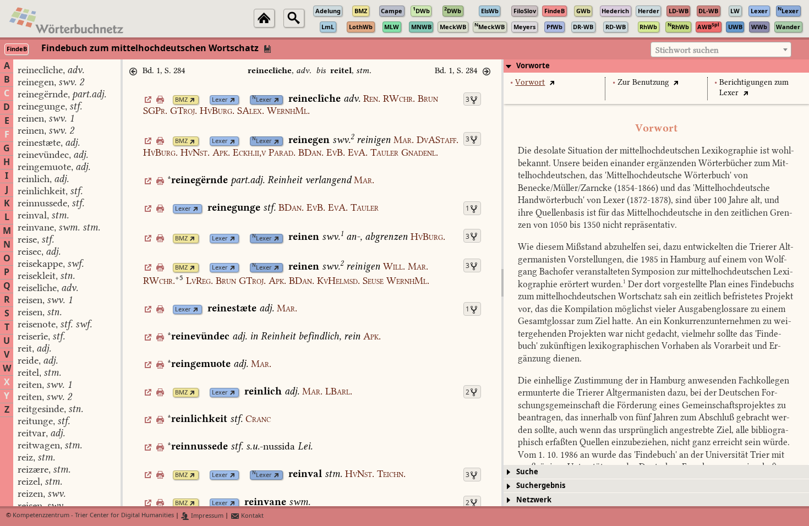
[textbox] (721, 50)
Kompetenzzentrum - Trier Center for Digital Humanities (93, 516)
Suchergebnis (540, 485)
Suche (527, 472)
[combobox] (721, 49)
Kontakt (251, 516)
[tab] (656, 66)
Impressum (206, 516)
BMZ (181, 100)
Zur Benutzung (643, 82)
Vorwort (530, 82)
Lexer (220, 100)
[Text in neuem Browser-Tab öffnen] (551, 82)
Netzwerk (533, 500)
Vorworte (533, 66)
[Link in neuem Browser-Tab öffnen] (192, 100)
